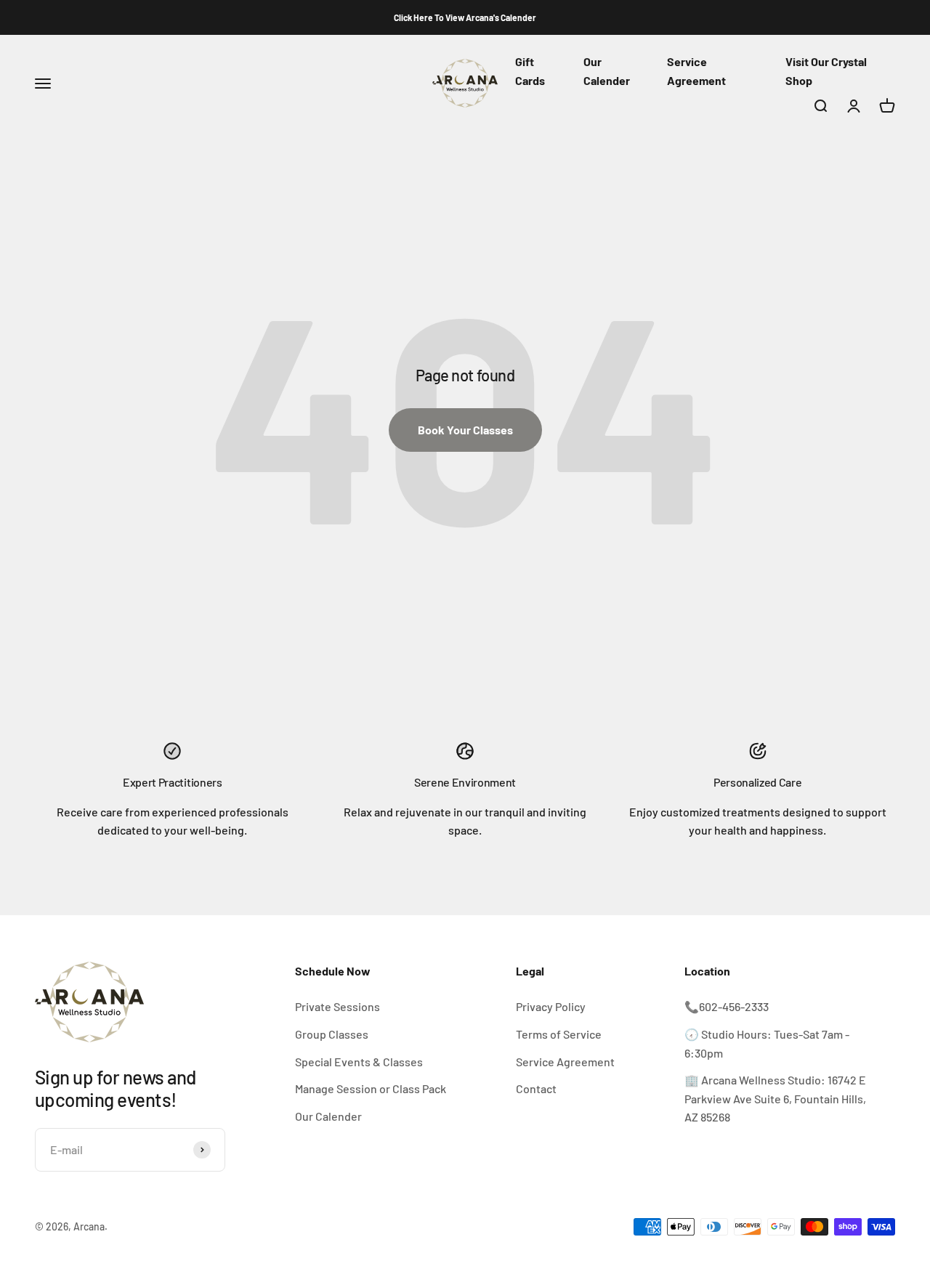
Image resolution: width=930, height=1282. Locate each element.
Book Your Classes (465, 430)
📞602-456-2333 (726, 1006)
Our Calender (328, 1116)
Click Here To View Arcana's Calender (465, 17)
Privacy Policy (551, 1006)
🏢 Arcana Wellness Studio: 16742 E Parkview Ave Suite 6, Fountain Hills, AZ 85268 (775, 1098)
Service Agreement (565, 1061)
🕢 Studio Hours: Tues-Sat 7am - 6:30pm (766, 1043)
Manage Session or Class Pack (370, 1088)
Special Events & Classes (359, 1061)
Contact (536, 1088)
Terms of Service (559, 1034)
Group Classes (331, 1034)
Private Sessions (337, 1006)
